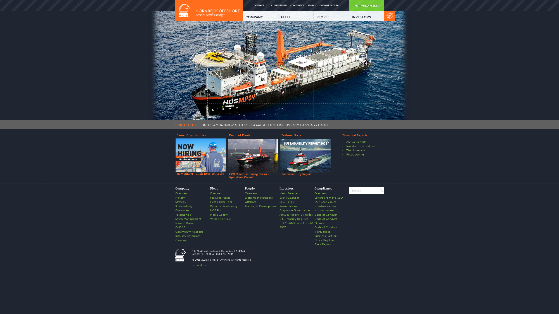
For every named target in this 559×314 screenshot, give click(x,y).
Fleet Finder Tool (221, 201)
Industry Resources (187, 235)
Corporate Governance (295, 210)
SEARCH (312, 5)
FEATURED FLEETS (367, 5)
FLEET (286, 17)
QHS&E (180, 227)
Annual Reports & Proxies (296, 214)
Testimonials (183, 214)
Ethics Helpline (324, 240)
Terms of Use (199, 265)
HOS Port (216, 210)
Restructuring (355, 154)
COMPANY (254, 17)
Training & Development (261, 206)
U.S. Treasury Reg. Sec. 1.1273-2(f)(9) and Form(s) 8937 (296, 223)
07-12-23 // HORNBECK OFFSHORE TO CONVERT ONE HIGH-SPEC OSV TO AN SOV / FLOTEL (265, 124)
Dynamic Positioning (223, 206)
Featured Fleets (220, 197)
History (180, 197)
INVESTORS (361, 17)
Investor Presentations (360, 146)
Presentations (288, 206)
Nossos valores (324, 210)
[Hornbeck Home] (209, 10)
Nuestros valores (325, 206)
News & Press (184, 223)
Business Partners (326, 235)
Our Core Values (325, 201)
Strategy (180, 201)
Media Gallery (219, 214)
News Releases (289, 193)
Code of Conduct (325, 214)
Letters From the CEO (328, 197)
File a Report (322, 244)
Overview (181, 193)
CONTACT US (260, 5)
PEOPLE (323, 17)
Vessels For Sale (220, 218)
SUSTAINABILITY (279, 5)
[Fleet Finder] (389, 16)
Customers (182, 210)
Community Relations (189, 231)
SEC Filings (287, 201)
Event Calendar (289, 197)
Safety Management (188, 218)
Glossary (180, 240)
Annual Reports (356, 141)
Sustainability (183, 206)
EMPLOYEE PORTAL (329, 5)
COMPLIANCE (297, 5)
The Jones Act (355, 150)
